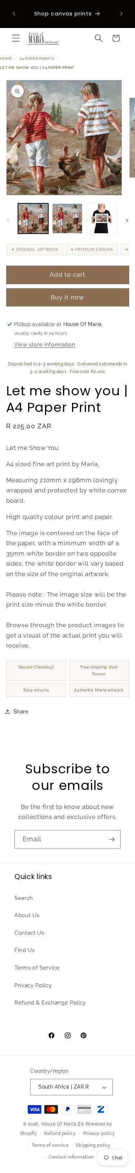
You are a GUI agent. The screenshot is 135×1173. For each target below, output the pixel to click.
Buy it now (67, 297)
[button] (15, 38)
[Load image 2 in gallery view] (67, 218)
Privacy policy (99, 1133)
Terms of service (50, 1145)
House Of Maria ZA (62, 1124)
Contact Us (29, 933)
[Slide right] (127, 220)
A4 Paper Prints (36, 58)
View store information (45, 344)
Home (6, 58)
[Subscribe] (111, 839)
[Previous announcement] (14, 14)
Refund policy (60, 1133)
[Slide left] (8, 220)
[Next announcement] (121, 14)
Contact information (71, 1157)
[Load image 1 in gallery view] (33, 218)
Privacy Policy (32, 985)
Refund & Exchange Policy (50, 1002)
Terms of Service (37, 968)
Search (23, 898)
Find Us (24, 950)
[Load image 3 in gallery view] (101, 218)
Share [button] (21, 711)
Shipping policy (93, 1145)
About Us (26, 915)
